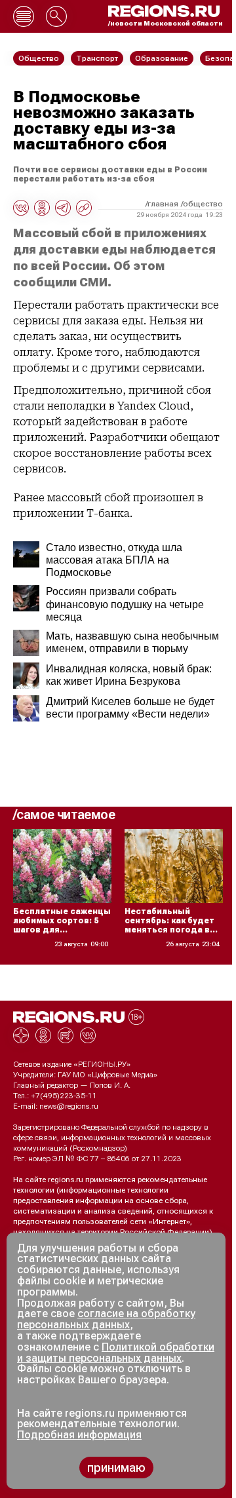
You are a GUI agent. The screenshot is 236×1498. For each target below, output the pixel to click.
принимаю (116, 1467)
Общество (203, 203)
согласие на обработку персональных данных (106, 1319)
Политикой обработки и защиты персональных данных (115, 1352)
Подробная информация (79, 1435)
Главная (163, 203)
